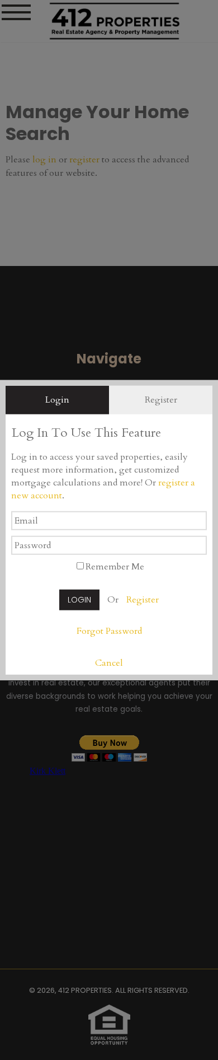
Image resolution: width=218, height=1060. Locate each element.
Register (142, 600)
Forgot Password (109, 631)
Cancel (109, 663)
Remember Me (115, 567)
